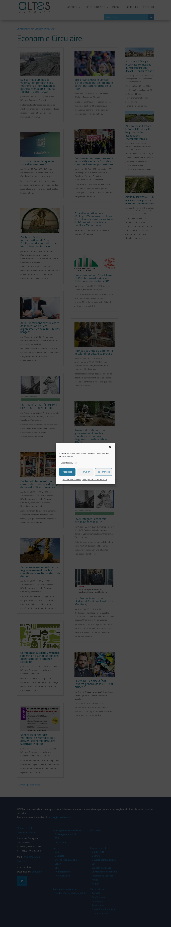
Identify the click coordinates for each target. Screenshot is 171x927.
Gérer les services (68, 462)
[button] (110, 447)
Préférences (103, 472)
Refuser (85, 472)
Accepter (67, 472)
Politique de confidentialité (94, 479)
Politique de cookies (72, 479)
